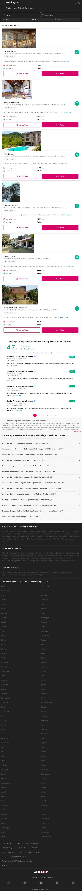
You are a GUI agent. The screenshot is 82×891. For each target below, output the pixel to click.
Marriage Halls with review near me (50, 556)
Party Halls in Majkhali (30, 572)
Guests (8, 19)
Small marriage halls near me (16, 561)
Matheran (44, 631)
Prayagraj (44, 805)
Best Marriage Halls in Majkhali (31, 536)
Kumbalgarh (45, 618)
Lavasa (3, 626)
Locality (8, 15)
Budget (34, 19)
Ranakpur (44, 653)
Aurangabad (45, 832)
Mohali (3, 676)
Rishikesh (4, 694)
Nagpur (43, 743)
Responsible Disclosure (18, 857)
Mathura (44, 595)
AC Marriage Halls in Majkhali (58, 531)
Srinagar (4, 640)
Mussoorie (4, 689)
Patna (3, 747)
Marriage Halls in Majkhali (37, 531)
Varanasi (4, 778)
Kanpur (43, 756)
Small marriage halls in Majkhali (25, 539)
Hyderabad (44, 716)
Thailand (4, 653)
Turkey (43, 658)
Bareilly (3, 622)
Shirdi (43, 698)
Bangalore (44, 720)
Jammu (43, 604)
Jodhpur (44, 792)
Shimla (3, 823)
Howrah (43, 801)
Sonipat (3, 707)
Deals (20, 852)
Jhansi (43, 689)
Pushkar (3, 658)
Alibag (3, 644)
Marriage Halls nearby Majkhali (49, 539)
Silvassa (44, 707)
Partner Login (7, 843)
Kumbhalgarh (5, 662)
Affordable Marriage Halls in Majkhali (14, 531)
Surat (3, 761)
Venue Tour (23, 74)
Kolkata (3, 720)
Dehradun (4, 805)
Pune (43, 725)
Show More (77, 431)
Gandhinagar (5, 828)
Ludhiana (4, 765)
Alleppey (4, 680)
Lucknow (44, 729)
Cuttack (43, 828)
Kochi (43, 796)
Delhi (2, 716)
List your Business (8, 852)
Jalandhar (4, 814)
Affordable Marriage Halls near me (13, 553)
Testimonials (35, 848)
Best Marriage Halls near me (19, 558)
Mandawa (4, 600)
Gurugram (4, 769)
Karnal (3, 801)
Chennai (3, 725)
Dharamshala (45, 613)
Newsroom (21, 848)
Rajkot (43, 810)
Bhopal (3, 774)
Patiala (43, 649)
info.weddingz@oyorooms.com (42, 877)
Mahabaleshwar (46, 702)
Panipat (3, 836)
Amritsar (44, 778)
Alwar (3, 609)
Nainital (3, 635)
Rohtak (3, 586)
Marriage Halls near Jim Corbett (65, 561)
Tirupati (3, 618)
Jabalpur (4, 819)
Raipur (3, 810)
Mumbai (44, 711)
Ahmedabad (45, 734)
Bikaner (43, 676)
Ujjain (2, 832)
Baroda (43, 765)
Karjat (43, 644)
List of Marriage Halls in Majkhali (55, 536)
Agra (2, 756)
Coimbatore (45, 819)
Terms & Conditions (32, 843)
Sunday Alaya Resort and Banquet (20, 356)
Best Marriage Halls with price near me (23, 556)
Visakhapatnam (6, 783)
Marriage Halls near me (35, 553)
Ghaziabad (4, 738)
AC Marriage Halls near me (55, 553)
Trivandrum (5, 671)
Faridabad (44, 769)
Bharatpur (4, 667)
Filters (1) (60, 19)
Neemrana (4, 685)
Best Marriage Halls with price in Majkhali (28, 534)
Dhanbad (44, 622)
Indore (3, 734)
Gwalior (43, 814)
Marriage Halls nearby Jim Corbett (40, 561)
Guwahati (4, 787)
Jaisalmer (44, 591)
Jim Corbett (5, 591)
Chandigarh (5, 743)
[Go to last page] (55, 415)
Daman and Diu (46, 836)
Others (43, 671)
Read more (65, 61)
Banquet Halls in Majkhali (48, 572)
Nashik (43, 783)
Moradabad (5, 711)
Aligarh (43, 609)
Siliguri (43, 823)
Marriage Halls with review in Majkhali (57, 534)
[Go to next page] (51, 415)
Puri (42, 747)
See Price (60, 74)
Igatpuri (43, 685)
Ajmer (3, 631)
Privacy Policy (7, 848)
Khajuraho (4, 702)
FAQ (19, 843)
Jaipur (3, 729)
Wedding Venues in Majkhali (11, 572)
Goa (42, 738)
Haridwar (44, 694)
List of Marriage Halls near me (41, 558)
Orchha (43, 626)
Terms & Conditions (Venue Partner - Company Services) (17, 863)
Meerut (3, 792)
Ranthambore (5, 698)
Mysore (43, 667)
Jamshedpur (45, 635)
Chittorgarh (45, 586)
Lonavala (44, 680)
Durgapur (4, 613)
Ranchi (3, 796)
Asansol (43, 662)
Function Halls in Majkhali (35, 575)
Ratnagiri (44, 640)
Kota (2, 595)
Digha (3, 604)
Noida (43, 761)
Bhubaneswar (45, 774)
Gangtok (4, 649)
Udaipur (43, 752)
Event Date (49, 15)
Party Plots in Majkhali (17, 575)
